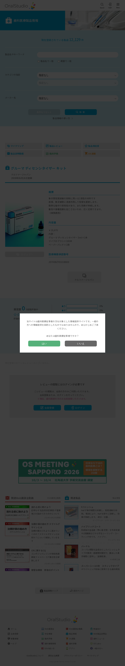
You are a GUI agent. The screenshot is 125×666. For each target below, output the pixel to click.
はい (44, 343)
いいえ (80, 343)
